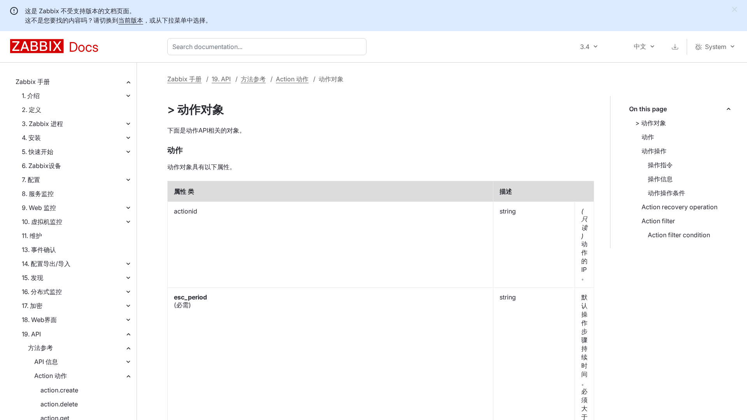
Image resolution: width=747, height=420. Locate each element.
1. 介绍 (31, 96)
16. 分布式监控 (42, 292)
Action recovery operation (679, 207)
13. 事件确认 (39, 250)
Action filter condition (679, 235)
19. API (31, 334)
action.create (59, 390)
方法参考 (40, 348)
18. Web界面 (39, 320)
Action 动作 (50, 376)
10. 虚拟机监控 (42, 222)
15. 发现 (32, 278)
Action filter (658, 221)
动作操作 (654, 151)
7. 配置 (31, 180)
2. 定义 (31, 110)
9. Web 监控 (39, 208)
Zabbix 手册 (33, 82)
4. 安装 (31, 138)
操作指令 (660, 165)
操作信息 (660, 179)
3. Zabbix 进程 (42, 124)
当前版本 (130, 20)
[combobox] (268, 46)
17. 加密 (32, 306)
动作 (648, 137)
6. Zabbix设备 (41, 166)
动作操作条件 (666, 193)
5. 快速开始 (37, 152)
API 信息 (46, 362)
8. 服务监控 (38, 194)
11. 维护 (32, 236)
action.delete (59, 404)
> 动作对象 (650, 123)
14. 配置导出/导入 (46, 264)
